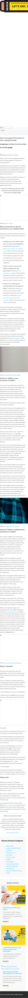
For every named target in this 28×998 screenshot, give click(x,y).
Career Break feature (12, 612)
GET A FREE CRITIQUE (12, 832)
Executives (9, 855)
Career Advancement (12, 864)
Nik (5, 223)
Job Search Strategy (12, 866)
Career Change (10, 857)
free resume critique (11, 805)
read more (5, 921)
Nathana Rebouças (9, 375)
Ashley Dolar (5, 144)
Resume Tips (9, 846)
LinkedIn (10, 147)
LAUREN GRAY (9, 526)
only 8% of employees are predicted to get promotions (12, 298)
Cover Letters (10, 861)
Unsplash (10, 223)
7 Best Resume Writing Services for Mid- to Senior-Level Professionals (12, 949)
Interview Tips (10, 868)
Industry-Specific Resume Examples (13, 849)
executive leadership (15, 338)
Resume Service (10, 852)
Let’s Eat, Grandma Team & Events (14, 872)
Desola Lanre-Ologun (10, 663)
